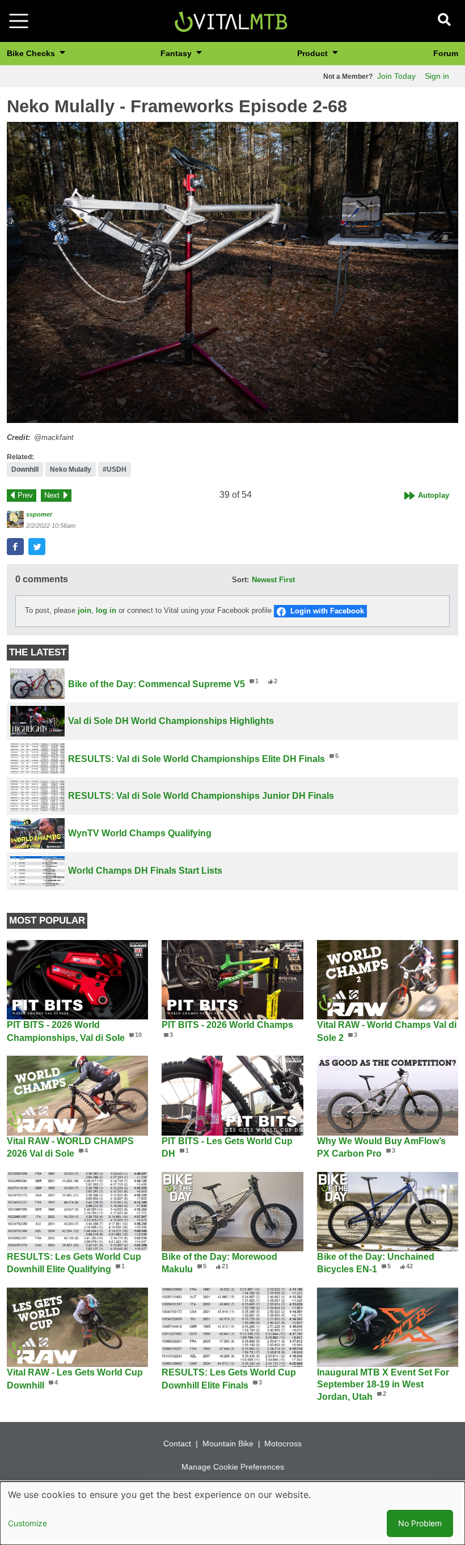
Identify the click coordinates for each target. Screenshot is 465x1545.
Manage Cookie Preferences (232, 1466)
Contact (177, 1443)
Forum (445, 53)
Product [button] (313, 53)
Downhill (25, 469)
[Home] (231, 20)
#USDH (114, 469)
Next (52, 495)
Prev (25, 495)
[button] (232, 272)
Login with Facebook (327, 611)
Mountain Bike (227, 1443)
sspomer (39, 514)
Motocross (283, 1443)
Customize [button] (27, 1523)
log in (106, 611)
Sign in (437, 76)
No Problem (420, 1523)
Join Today (396, 76)
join (84, 611)
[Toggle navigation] (19, 21)
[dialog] (232, 1513)
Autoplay (433, 495)
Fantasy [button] (177, 53)
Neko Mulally (70, 469)
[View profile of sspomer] (15, 519)
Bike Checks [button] (32, 53)
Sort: (240, 579)
